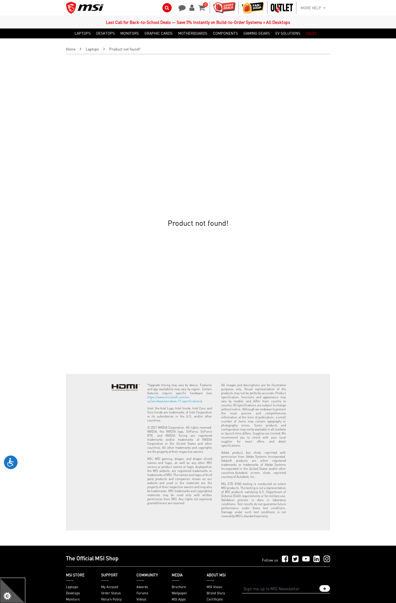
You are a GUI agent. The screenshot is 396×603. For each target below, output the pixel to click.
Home (70, 49)
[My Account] (191, 7)
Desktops (73, 593)
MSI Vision (214, 587)
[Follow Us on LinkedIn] (316, 559)
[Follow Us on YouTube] (306, 559)
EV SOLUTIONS (287, 33)
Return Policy (111, 599)
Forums (142, 593)
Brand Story (216, 593)
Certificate (215, 599)
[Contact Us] (180, 7)
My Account (109, 587)
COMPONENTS (225, 33)
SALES (311, 33)
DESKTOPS (105, 33)
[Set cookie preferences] (12, 590)
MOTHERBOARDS (192, 33)
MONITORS (129, 33)
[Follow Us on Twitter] (295, 559)
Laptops (92, 49)
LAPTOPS (83, 33)
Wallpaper (179, 593)
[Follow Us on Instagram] (327, 559)
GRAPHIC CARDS (158, 33)
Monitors (73, 599)
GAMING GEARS (256, 33)
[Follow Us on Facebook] (285, 559)
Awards (142, 587)
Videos (141, 599)
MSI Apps (179, 599)
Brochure (179, 587)
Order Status (111, 593)
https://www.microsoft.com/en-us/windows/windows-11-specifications (174, 399)
